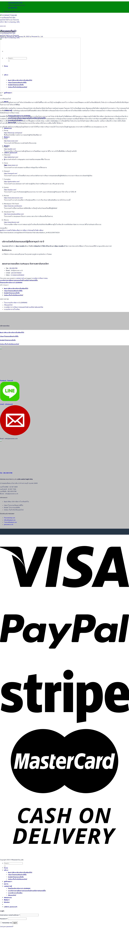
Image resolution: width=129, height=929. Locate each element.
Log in (15, 923)
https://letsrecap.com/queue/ (13, 133)
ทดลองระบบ (8, 128)
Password (3, 919)
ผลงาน (6, 884)
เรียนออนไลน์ (8, 305)
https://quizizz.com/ (10, 189)
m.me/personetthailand (17, 275)
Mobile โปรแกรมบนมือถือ (12, 293)
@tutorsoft (9, 404)
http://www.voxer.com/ (11, 141)
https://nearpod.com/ (10, 173)
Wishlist (7, 902)
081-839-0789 (13, 268)
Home (6, 868)
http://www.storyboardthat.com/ (14, 214)
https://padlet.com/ (10, 149)
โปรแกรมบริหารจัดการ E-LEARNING (11, 283)
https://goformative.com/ (11, 181)
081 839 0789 (7, 473)
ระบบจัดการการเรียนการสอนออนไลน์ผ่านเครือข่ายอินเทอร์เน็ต (19, 280)
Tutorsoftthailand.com (10, 522)
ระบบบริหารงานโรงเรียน (12, 309)
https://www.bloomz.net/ (11, 222)
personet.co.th (8, 524)
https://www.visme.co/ (11, 165)
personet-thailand (16, 273)
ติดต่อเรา (7, 137)
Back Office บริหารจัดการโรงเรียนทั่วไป (16, 288)
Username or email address (10, 915)
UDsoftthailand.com (10, 520)
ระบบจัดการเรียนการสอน (40, 278)
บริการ (6, 870)
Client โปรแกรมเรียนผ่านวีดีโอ (13, 291)
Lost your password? (6, 926)
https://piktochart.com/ (11, 157)
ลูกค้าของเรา (8, 93)
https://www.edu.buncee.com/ (13, 198)
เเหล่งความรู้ (2, 26)
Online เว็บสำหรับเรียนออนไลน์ (13, 295)
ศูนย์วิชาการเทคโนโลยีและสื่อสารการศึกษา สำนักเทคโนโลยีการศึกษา (22, 230)
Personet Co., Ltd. (37, 36)
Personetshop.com (9, 518)
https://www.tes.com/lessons (13, 206)
